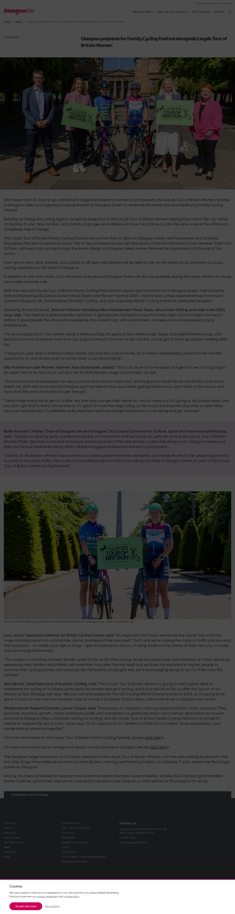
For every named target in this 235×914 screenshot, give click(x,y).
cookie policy (71, 896)
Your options (52, 906)
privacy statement (47, 896)
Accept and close (26, 906)
